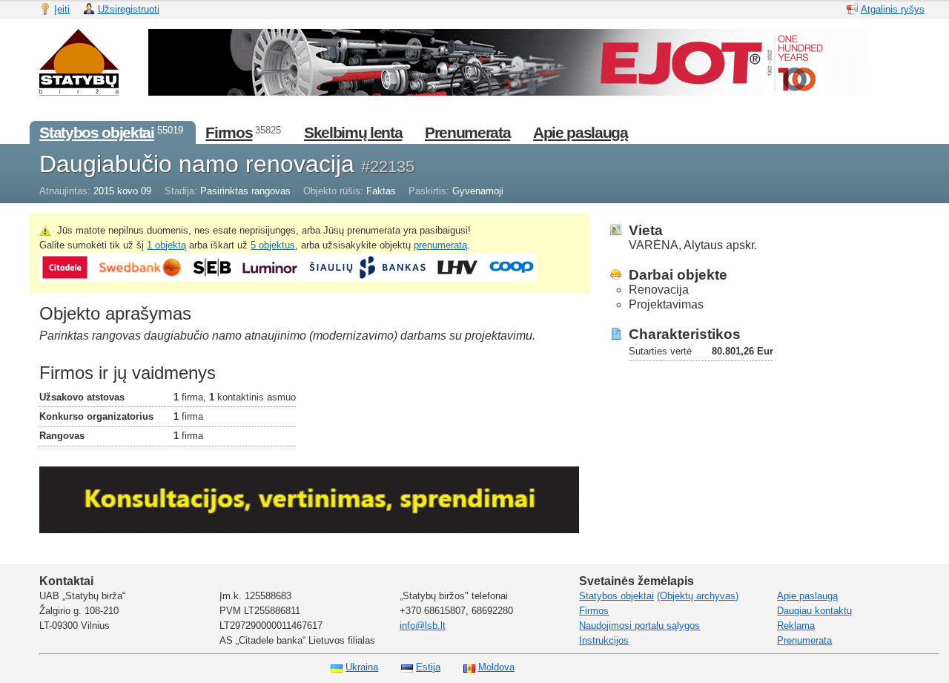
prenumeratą (440, 245)
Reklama (796, 625)
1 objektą (166, 245)
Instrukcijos (604, 640)
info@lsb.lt (423, 625)
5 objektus (273, 245)
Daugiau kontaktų (814, 610)
